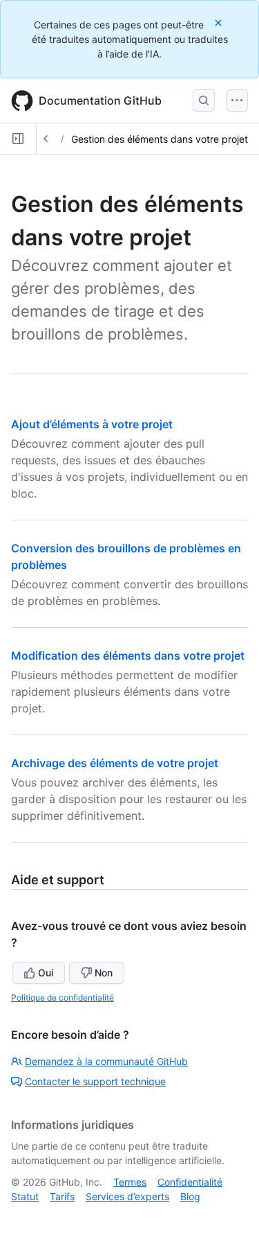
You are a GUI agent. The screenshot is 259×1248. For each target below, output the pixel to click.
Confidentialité (189, 1182)
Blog (190, 1196)
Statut (25, 1196)
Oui (45, 972)
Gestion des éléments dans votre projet (159, 139)
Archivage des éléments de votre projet (114, 763)
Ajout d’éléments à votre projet (92, 424)
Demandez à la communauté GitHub (106, 1061)
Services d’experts (127, 1196)
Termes (129, 1182)
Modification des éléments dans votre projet (127, 655)
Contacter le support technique (95, 1081)
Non (104, 972)
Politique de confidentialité (62, 997)
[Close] (220, 22)
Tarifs (62, 1196)
